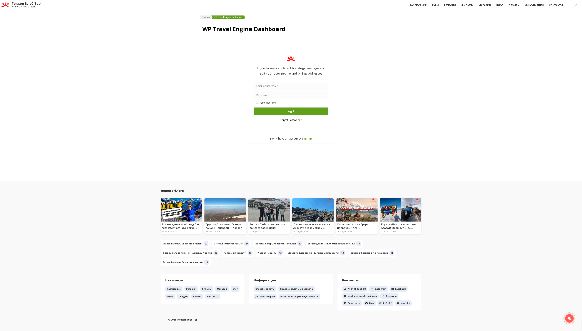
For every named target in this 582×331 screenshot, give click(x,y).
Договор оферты (265, 296)
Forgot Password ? (291, 120)
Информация (534, 5)
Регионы (450, 5)
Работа (197, 296)
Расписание (418, 5)
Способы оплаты (264, 288)
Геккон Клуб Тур (26, 3)
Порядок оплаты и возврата (296, 288)
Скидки (183, 296)
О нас (170, 296)
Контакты (556, 5)
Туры (435, 5)
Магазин (485, 5)
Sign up (307, 138)
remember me (268, 102)
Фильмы (467, 5)
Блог (499, 5)
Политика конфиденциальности (299, 296)
